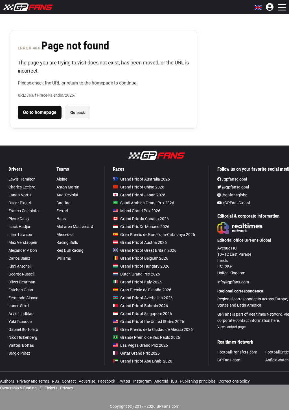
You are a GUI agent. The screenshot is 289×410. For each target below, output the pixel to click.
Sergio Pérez (19, 353)
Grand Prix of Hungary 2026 (144, 266)
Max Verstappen (22, 242)
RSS (55, 381)
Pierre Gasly (18, 218)
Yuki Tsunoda (20, 321)
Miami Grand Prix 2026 (140, 211)
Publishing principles (198, 381)
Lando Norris (19, 195)
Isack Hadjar (19, 226)
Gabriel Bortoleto (23, 329)
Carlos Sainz (19, 258)
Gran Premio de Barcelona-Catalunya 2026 (157, 234)
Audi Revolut (67, 195)
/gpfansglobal (234, 179)
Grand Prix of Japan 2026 (142, 195)
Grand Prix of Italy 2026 (141, 282)
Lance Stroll (18, 305)
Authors (7, 381)
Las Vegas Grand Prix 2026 (144, 345)
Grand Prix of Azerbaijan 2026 (146, 298)
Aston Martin (67, 187)
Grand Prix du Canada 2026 (144, 218)
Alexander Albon (22, 250)
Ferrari (62, 211)
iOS (174, 381)
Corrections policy (234, 381)
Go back (77, 112)
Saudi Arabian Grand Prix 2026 (147, 203)
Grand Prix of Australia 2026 (145, 179)
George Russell (21, 274)
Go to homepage (39, 112)
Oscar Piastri (19, 203)
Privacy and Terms (33, 381)
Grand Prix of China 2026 (142, 187)
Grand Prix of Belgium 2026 (144, 258)
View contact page (231, 327)
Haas (61, 218)
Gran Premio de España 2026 (145, 290)
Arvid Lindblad (21, 313)
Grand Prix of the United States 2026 (152, 321)
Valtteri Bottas (21, 345)
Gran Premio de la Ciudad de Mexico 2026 (156, 329)
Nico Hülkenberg (22, 337)
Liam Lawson (20, 234)
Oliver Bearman (21, 282)
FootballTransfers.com (237, 352)
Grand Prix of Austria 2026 (143, 242)
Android (161, 381)
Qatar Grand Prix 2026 (140, 353)
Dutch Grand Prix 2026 (140, 274)
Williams (63, 258)
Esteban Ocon (20, 290)
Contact (69, 381)
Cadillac (63, 203)
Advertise (87, 381)
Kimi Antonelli (20, 266)
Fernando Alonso (23, 298)
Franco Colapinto (23, 211)
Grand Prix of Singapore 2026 (146, 313)
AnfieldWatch (277, 360)
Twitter (124, 381)
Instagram (142, 381)
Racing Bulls (67, 242)
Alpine (61, 179)
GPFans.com (228, 360)
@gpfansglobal (235, 187)
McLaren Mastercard (74, 226)
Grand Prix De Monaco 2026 (144, 226)
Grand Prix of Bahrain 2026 (144, 305)
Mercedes (64, 234)
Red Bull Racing (70, 250)
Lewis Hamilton (22, 179)
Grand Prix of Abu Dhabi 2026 (146, 361)
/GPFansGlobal (236, 203)
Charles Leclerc (21, 187)
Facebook (106, 381)
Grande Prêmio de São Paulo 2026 (150, 337)
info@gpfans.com (233, 282)
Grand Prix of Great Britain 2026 (148, 250)
